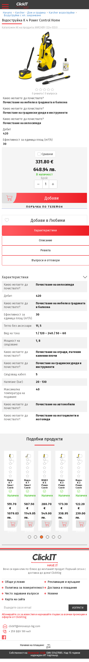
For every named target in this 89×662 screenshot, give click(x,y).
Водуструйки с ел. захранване (22, 15)
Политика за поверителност (24, 587)
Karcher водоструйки (62, 12)
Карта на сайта (15, 599)
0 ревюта (37, 93)
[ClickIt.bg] (22, 5)
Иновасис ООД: (37, 652)
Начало (7, 12)
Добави (51, 198)
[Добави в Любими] (11, 462)
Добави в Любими (48, 220)
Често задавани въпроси (22, 593)
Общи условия (15, 582)
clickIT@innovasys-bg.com (24, 626)
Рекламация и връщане (64, 582)
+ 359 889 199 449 (20, 631)
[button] (29, 537)
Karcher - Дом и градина (30, 12)
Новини (53, 593)
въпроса (51, 93)
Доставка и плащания (62, 587)
